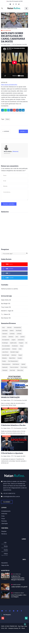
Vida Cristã (12, 370)
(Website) (15, 151)
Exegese (21, 342)
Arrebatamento (17, 327)
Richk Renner (16, 364)
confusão (19, 333)
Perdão (4, 361)
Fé (26, 342)
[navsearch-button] (2, 8)
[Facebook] (22, 610)
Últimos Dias (20, 370)
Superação (4, 367)
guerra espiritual (6, 348)
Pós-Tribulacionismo (13, 361)
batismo (12, 330)
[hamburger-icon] (26, 8)
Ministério (4, 358)
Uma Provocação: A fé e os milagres (18, 596)
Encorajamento (5, 339)
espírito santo (13, 342)
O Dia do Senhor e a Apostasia (12, 453)
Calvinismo (4, 333)
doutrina (22, 336)
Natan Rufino (6, 44)
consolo (4, 336)
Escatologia (5, 342)
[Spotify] (14, 610)
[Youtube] (2, 610)
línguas (20, 355)
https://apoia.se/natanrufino (9, 84)
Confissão (12, 333)
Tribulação (4, 370)
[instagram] (16, 4)
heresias (14, 348)
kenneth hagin (5, 355)
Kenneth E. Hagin (6, 310)
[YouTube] (10, 4)
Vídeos (7, 119)
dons (17, 336)
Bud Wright (4, 303)
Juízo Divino (5, 352)
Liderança (13, 355)
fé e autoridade (6, 345)
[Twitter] (19, 4)
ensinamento (21, 339)
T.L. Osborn (4, 314)
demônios (11, 336)
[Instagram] (10, 610)
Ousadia (20, 358)
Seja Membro (6, 502)
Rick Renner (4, 318)
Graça (21, 345)
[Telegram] (13, 4)
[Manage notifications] (25, 624)
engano (13, 339)
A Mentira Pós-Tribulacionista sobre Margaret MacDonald (17, 578)
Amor (3, 327)
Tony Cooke (4, 307)
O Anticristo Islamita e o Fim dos (13, 425)
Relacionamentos (6, 364)
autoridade (4, 330)
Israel (20, 348)
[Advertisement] (14, 230)
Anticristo (9, 327)
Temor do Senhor (14, 367)
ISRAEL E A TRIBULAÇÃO (10, 397)
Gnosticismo (15, 345)
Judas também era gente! (19, 587)
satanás (23, 364)
